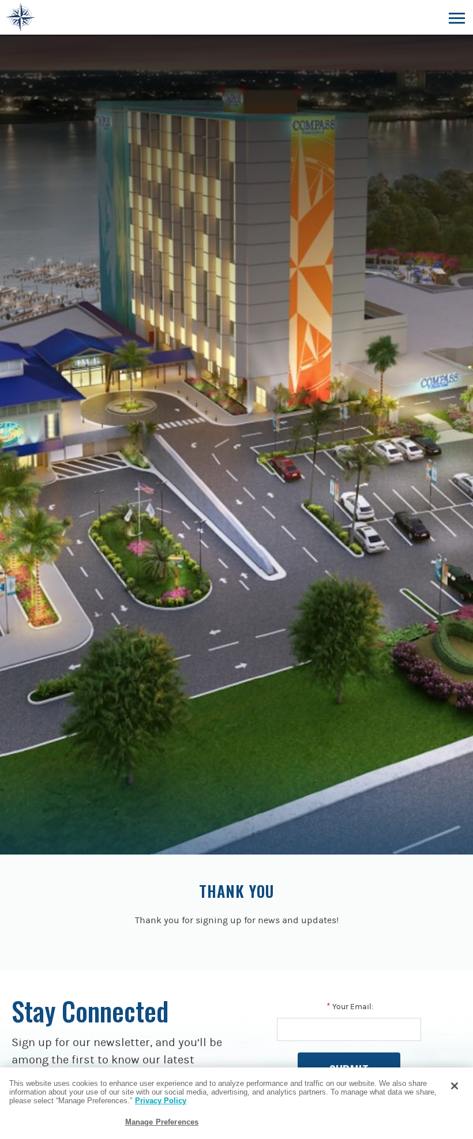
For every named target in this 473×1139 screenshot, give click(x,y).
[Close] (454, 1086)
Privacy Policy (160, 1100)
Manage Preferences (161, 1122)
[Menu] (456, 17)
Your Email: (349, 1006)
